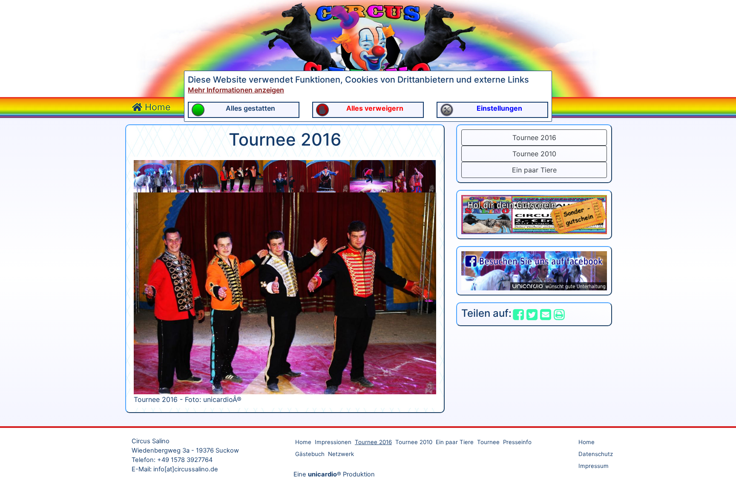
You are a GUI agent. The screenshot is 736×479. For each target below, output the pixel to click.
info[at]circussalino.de (185, 469)
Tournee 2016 (534, 137)
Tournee (488, 442)
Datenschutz (595, 453)
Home (156, 106)
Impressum (593, 465)
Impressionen (333, 442)
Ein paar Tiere (534, 170)
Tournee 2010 (534, 153)
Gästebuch (310, 453)
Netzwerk (341, 453)
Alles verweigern (374, 108)
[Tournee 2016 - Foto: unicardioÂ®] (155, 175)
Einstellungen (499, 108)
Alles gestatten (250, 108)
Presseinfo (517, 442)
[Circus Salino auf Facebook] (534, 270)
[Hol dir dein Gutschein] (534, 213)
